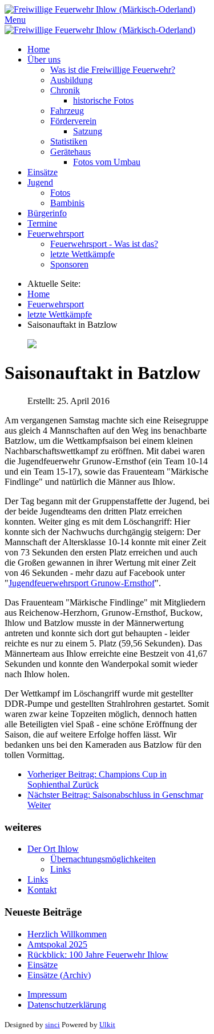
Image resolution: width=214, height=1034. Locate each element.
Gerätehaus (70, 151)
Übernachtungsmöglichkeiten (103, 859)
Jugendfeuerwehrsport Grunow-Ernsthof (82, 583)
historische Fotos (103, 100)
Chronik (65, 90)
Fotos (60, 192)
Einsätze (42, 172)
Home (38, 49)
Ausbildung (71, 80)
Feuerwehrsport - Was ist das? (104, 244)
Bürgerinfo (47, 213)
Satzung (87, 131)
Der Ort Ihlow (53, 849)
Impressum (47, 994)
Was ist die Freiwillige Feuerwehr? (112, 70)
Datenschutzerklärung (66, 1005)
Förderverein (73, 121)
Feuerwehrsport (55, 233)
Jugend (40, 182)
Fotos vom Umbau (106, 162)
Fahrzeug (67, 111)
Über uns (43, 59)
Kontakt (41, 890)
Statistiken (68, 141)
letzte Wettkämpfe (82, 254)
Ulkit (107, 1024)
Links (60, 869)
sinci (52, 1024)
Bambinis (67, 203)
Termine (42, 223)
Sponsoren (69, 264)
